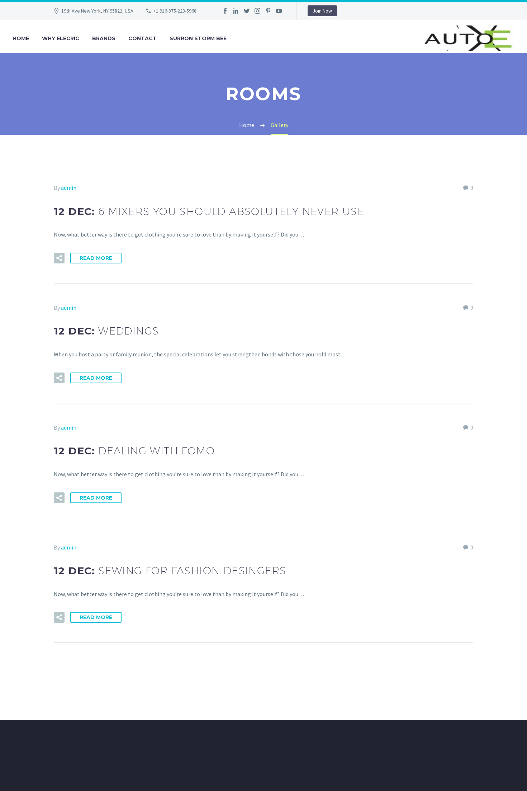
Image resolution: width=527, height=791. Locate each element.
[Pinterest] (268, 11)
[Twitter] (246, 11)
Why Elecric (60, 38)
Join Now (322, 11)
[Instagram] (257, 11)
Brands (103, 38)
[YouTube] (279, 11)
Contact (142, 38)
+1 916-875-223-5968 (174, 11)
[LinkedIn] (236, 11)
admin (68, 187)
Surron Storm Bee (198, 38)
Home (21, 38)
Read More (96, 258)
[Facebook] (225, 11)
